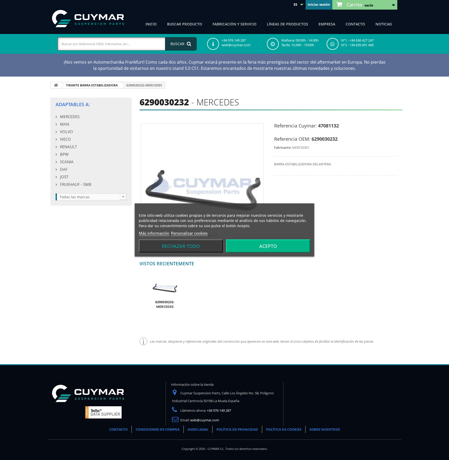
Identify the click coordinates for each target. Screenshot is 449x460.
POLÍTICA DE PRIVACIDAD (237, 429)
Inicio (151, 24)
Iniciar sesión (319, 4)
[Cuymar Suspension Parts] (88, 18)
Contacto (355, 24)
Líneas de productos (287, 24)
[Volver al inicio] (56, 85)
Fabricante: (282, 147)
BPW (64, 154)
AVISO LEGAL (198, 429)
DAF (63, 169)
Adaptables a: (73, 104)
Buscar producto (184, 24)
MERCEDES (69, 116)
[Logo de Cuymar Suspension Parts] (88, 402)
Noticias (383, 24)
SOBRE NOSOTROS (324, 429)
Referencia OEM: (292, 139)
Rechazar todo (181, 246)
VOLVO (66, 131)
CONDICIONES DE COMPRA (158, 429)
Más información (154, 233)
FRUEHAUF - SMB (75, 184)
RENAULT (68, 146)
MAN (64, 124)
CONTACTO (118, 429)
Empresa (327, 24)
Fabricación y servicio (234, 24)
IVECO (65, 139)
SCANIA (66, 161)
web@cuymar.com (204, 420)
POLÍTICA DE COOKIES (283, 429)
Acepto (268, 246)
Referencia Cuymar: (295, 125)
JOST (63, 176)
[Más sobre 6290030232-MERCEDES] (164, 286)
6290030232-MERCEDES (164, 304)
